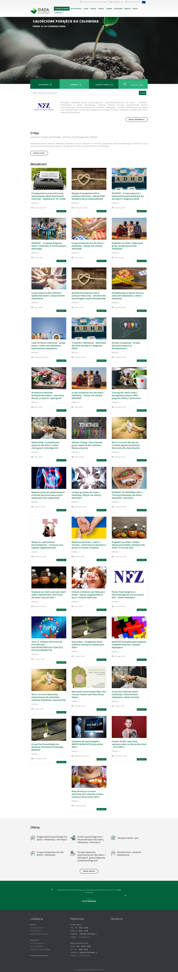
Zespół (93, 9)
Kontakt (58, 13)
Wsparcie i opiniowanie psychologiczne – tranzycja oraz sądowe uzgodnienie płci (47, 545)
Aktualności (76, 9)
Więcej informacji (136, 119)
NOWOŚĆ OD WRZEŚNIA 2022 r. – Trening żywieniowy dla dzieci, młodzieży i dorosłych (128, 495)
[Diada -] (40, 10)
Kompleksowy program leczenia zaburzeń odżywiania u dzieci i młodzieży (128, 295)
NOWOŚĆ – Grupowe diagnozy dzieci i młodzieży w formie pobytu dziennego (48, 246)
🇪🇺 (144, 2)
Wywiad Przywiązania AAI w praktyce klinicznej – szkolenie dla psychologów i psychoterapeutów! (89, 295)
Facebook (74, 85)
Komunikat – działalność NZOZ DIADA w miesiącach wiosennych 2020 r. (88, 644)
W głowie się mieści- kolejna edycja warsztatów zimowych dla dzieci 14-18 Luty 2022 (128, 545)
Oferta (101, 9)
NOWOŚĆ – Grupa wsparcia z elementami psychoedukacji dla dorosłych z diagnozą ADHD (128, 196)
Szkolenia (118, 9)
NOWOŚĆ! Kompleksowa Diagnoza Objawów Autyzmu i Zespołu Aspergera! (129, 644)
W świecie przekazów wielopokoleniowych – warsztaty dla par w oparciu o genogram (47, 395)
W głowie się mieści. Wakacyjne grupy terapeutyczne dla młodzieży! (127, 246)
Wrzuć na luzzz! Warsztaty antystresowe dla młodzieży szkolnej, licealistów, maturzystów (48, 697)
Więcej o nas (39, 153)
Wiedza (128, 9)
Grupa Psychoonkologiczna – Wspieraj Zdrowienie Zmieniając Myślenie (47, 747)
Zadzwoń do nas (137, 82)
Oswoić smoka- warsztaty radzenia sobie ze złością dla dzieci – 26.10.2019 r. (129, 744)
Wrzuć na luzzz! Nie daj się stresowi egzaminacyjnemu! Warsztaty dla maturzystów (126, 445)
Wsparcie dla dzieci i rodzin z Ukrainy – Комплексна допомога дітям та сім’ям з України (89, 545)
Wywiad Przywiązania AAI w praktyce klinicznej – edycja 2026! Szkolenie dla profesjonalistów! (88, 196)
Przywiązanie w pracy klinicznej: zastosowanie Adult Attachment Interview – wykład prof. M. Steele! (48, 196)
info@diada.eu (117, 2)
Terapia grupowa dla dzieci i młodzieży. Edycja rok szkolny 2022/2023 (86, 495)
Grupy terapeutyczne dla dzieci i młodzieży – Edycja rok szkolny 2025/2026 (88, 246)
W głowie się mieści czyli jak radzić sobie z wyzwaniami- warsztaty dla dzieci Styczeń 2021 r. (48, 595)
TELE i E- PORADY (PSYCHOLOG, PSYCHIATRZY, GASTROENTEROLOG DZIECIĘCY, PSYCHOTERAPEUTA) (47, 646)
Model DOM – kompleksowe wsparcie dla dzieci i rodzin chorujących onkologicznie (45, 445)
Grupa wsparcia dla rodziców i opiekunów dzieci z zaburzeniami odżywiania (48, 295)
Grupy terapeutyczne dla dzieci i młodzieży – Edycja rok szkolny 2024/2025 (88, 395)
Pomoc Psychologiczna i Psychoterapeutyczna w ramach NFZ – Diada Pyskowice (128, 595)
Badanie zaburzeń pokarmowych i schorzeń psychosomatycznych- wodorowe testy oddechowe (48, 495)
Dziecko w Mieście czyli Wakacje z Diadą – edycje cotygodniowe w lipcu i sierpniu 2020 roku (88, 595)
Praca (135, 9)
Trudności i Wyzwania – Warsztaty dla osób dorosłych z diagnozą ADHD (89, 345)
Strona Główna (62, 9)
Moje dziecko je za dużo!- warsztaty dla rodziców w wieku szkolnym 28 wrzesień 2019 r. (88, 794)
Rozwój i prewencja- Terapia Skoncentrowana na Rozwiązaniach (126, 345)
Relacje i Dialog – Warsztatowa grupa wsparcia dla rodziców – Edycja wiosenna (87, 445)
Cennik (109, 9)
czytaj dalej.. (61, 211)
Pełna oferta (89, 871)
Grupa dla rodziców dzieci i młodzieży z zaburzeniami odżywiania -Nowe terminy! (125, 694)
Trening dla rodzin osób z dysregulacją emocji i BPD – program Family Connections (126, 395)
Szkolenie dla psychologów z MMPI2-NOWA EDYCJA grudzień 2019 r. (87, 744)
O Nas (86, 9)
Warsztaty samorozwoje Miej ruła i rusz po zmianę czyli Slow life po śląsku (89, 694)
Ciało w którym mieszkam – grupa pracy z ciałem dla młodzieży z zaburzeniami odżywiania (48, 345)
